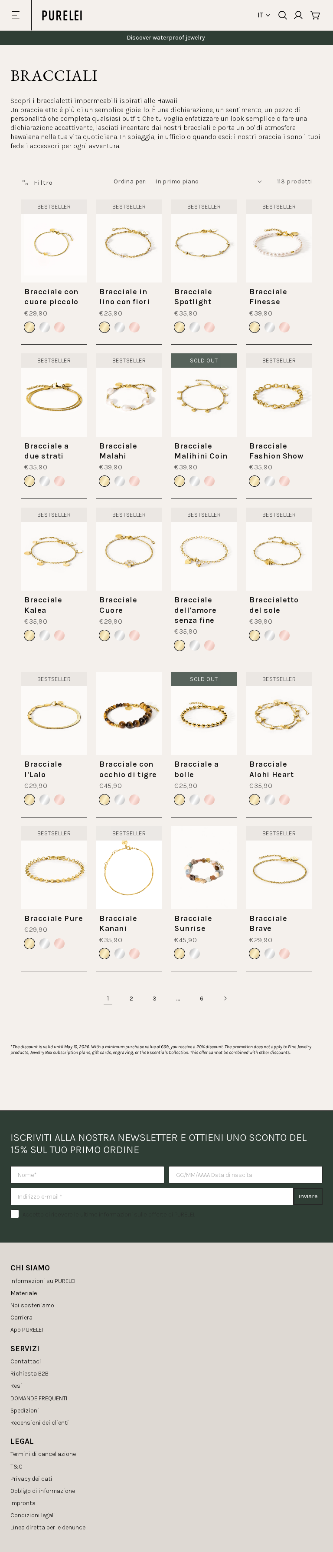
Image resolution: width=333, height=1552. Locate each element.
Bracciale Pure (53, 918)
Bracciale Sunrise (193, 923)
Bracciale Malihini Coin (201, 451)
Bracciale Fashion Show (276, 451)
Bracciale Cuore (118, 605)
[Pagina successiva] (225, 998)
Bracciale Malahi (118, 451)
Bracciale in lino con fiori (124, 296)
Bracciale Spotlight (193, 296)
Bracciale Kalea (43, 605)
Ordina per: (130, 181)
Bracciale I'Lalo (43, 769)
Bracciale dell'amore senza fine (195, 610)
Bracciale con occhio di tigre (128, 769)
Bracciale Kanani (118, 923)
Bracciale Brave (268, 923)
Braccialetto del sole (273, 605)
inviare (308, 1196)
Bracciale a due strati (46, 451)
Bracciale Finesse (268, 296)
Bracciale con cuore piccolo (51, 296)
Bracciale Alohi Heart (271, 769)
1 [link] (108, 998)
